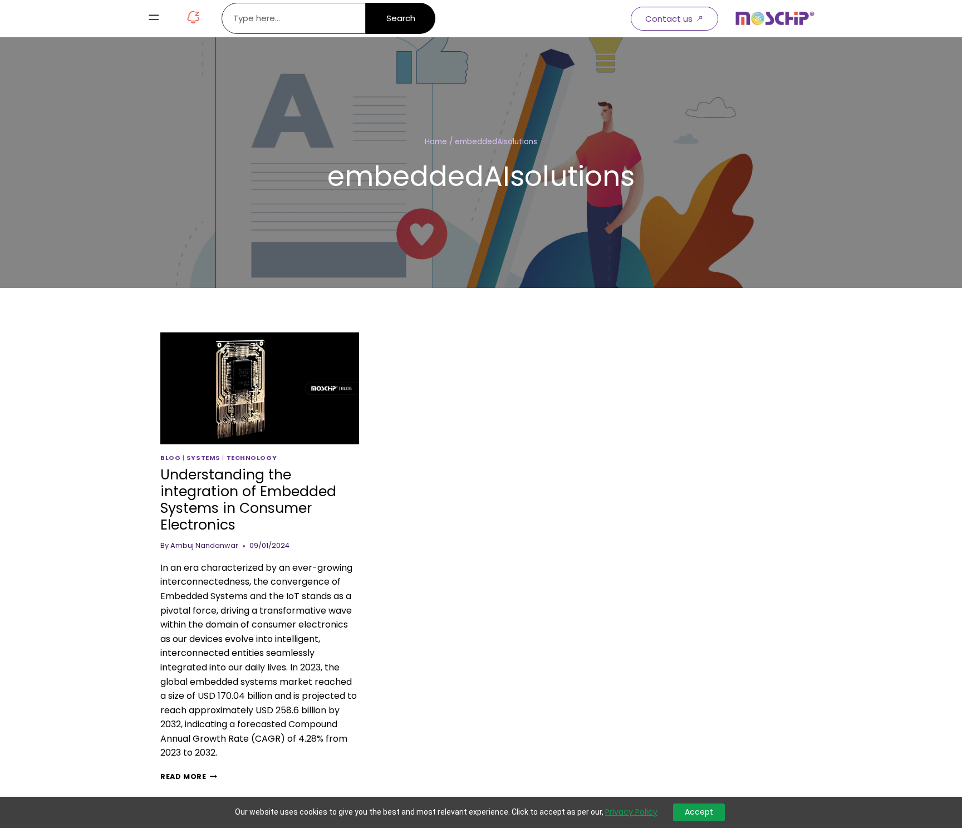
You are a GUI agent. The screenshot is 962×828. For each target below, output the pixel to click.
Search (400, 18)
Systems (203, 457)
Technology (252, 457)
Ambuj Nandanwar (204, 545)
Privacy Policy (631, 812)
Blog (170, 457)
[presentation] (259, 388)
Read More (188, 776)
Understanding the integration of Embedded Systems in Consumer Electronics (248, 500)
